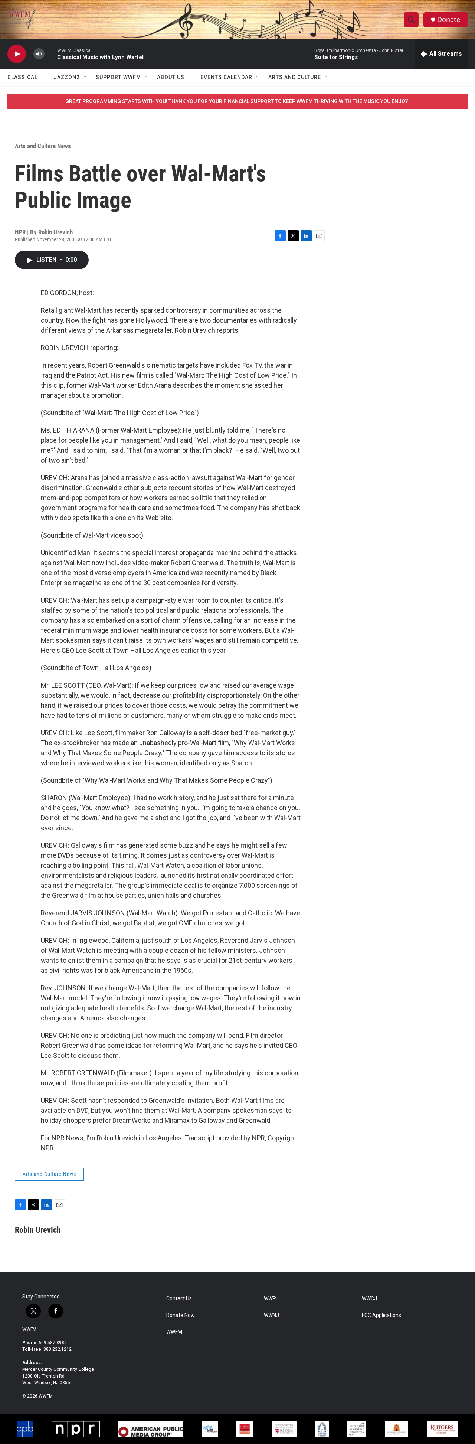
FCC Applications (381, 1315)
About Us (170, 77)
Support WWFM (118, 77)
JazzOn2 (66, 77)
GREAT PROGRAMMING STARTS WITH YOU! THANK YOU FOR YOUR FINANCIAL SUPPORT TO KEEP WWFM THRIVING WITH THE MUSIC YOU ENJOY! (237, 101)
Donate (448, 19)
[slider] (51, 54)
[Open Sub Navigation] (43, 77)
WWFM (29, 1329)
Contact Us (179, 1298)
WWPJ (271, 1298)
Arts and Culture (294, 77)
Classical (22, 77)
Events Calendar (226, 77)
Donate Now (180, 1315)
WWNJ (271, 1315)
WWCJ (369, 1298)
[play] (17, 54)
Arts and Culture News (43, 146)
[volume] (39, 54)
